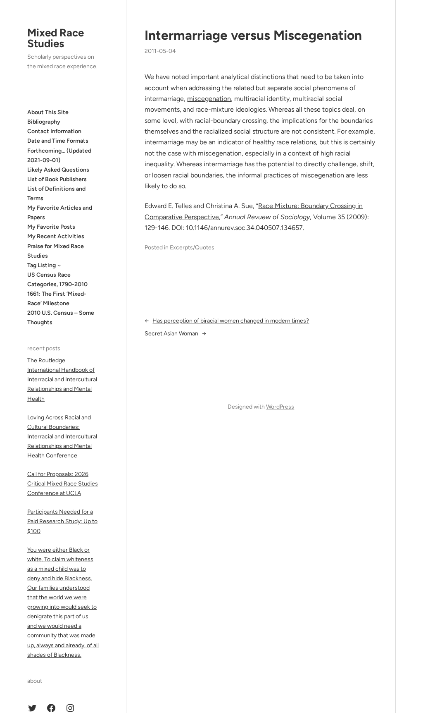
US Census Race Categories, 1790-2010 (57, 279)
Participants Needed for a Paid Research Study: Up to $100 (62, 521)
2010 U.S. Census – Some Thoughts (60, 317)
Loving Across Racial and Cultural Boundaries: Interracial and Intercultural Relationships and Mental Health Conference (62, 436)
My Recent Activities (55, 236)
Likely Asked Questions (58, 169)
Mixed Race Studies (55, 38)
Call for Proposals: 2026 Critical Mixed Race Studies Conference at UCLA (62, 484)
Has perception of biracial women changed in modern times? (230, 320)
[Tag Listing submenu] (59, 265)
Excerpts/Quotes (192, 247)
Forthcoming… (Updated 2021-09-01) (59, 155)
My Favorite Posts (51, 226)
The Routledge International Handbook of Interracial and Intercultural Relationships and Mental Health (62, 379)
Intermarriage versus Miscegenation (253, 35)
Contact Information (54, 131)
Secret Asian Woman (171, 333)
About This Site (48, 112)
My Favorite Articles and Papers (59, 212)
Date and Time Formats (57, 140)
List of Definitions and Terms (56, 193)
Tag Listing (41, 265)
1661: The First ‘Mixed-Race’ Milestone (56, 298)
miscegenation (209, 99)
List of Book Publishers (57, 179)
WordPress (280, 406)
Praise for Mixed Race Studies (55, 251)
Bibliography (43, 121)
